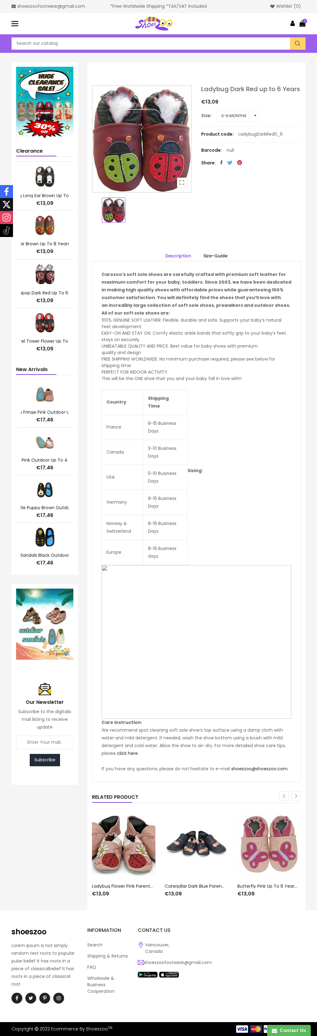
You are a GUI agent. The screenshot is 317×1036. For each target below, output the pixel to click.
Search (94, 945)
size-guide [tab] (215, 256)
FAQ (91, 967)
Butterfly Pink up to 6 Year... (267, 886)
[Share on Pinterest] (239, 162)
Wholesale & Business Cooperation (101, 984)
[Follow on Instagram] (6, 217)
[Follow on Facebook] (6, 191)
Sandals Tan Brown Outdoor (45, 555)
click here (127, 753)
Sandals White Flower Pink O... (44, 507)
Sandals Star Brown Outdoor (45, 412)
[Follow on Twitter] (6, 204)
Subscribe (44, 760)
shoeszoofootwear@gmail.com (178, 962)
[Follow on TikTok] (6, 230)
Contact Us (291, 1030)
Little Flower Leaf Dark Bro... (44, 292)
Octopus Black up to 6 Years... (44, 195)
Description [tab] (178, 256)
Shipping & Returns (107, 956)
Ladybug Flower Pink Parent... (122, 886)
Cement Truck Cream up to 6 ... (45, 341)
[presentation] (284, 796)
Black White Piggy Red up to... (44, 244)
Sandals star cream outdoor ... (44, 460)
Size (206, 115)
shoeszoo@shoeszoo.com (259, 769)
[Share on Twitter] (229, 162)
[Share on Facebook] (221, 162)
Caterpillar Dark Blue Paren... (194, 886)
